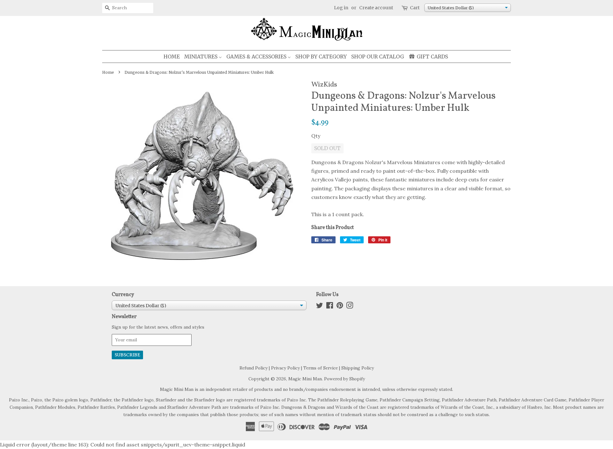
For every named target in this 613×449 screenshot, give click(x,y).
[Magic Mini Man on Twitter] (319, 306)
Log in (341, 8)
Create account (376, 8)
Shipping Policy (357, 368)
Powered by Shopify (344, 379)
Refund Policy (253, 368)
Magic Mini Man (305, 379)
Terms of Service (320, 368)
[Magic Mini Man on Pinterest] (339, 306)
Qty (315, 136)
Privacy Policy (285, 368)
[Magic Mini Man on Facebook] (329, 306)
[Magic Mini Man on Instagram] (349, 306)
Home (108, 72)
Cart (415, 8)
